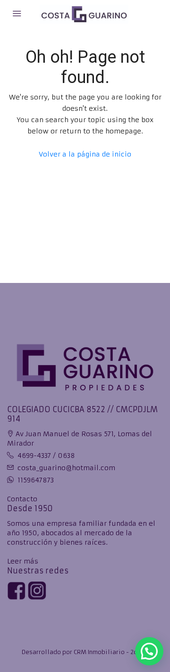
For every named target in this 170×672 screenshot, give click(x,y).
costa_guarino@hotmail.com (66, 468)
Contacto (22, 499)
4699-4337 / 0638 (46, 455)
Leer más (22, 561)
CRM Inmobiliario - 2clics (111, 651)
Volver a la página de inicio (85, 154)
